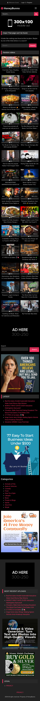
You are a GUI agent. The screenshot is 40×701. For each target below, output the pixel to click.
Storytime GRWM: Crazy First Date (17, 422)
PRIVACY (9, 686)
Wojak (7, 507)
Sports (7, 502)
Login (23, 2)
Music (7, 498)
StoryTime (8, 505)
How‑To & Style (10, 493)
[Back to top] (34, 695)
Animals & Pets (10, 484)
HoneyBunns (11, 8)
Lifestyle (8, 495)
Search (3, 346)
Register (29, 2)
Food (6, 491)
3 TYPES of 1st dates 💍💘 (14, 415)
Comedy (8, 488)
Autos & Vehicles (11, 486)
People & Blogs (10, 500)
